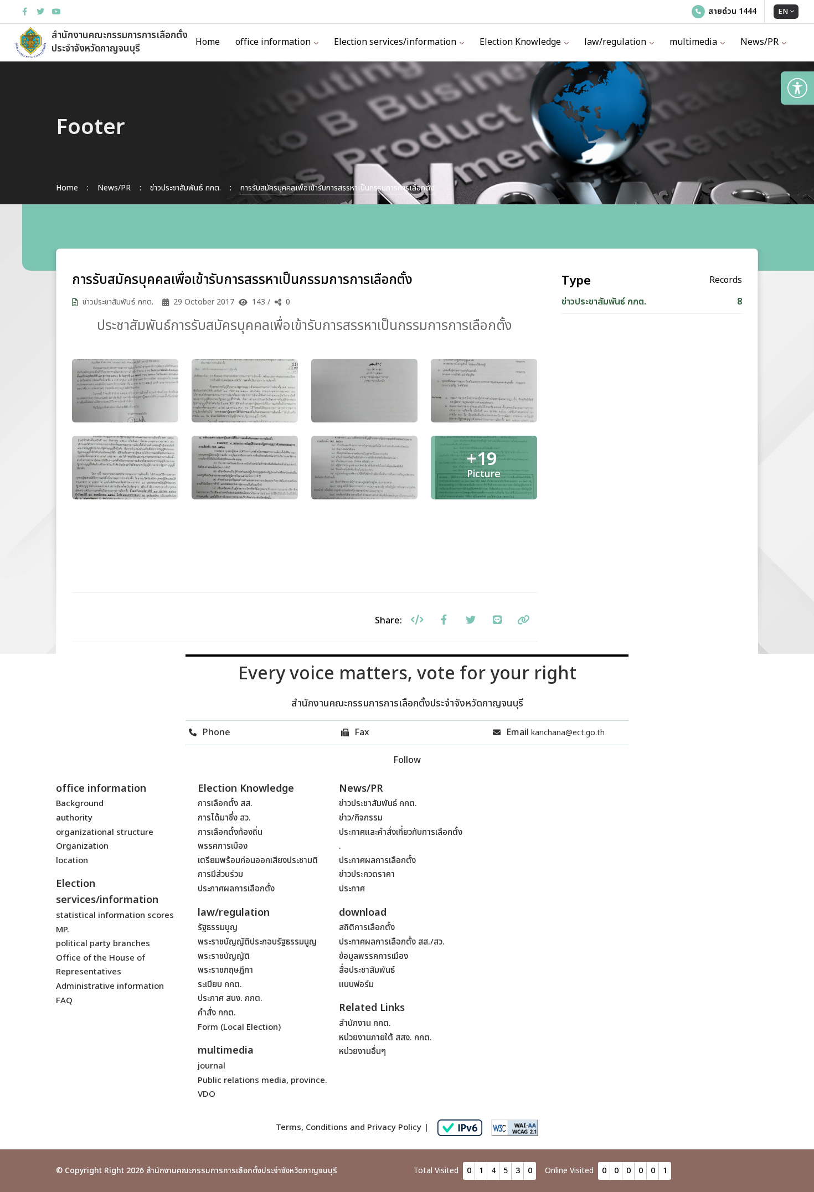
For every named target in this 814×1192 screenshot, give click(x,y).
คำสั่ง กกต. (217, 1013)
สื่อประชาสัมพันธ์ (367, 970)
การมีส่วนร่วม (220, 874)
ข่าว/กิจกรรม (361, 818)
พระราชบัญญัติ (224, 956)
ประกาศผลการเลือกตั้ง (236, 889)
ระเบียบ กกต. (220, 984)
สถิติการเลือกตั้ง (367, 927)
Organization (82, 846)
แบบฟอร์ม (356, 984)
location (72, 860)
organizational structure (104, 832)
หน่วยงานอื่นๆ (362, 1051)
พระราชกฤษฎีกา (225, 970)
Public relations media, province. (262, 1080)
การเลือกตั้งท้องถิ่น (230, 832)
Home (207, 42)
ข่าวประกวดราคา (367, 874)
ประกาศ (352, 889)
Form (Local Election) (239, 1027)
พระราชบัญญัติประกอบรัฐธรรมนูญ (257, 942)
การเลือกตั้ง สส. (225, 803)
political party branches (103, 943)
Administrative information (110, 986)
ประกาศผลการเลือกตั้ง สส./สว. (392, 942)
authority (74, 818)
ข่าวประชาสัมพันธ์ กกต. (378, 803)
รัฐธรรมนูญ (218, 927)
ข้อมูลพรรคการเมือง (373, 956)
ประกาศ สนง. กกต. (230, 998)
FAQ (64, 1000)
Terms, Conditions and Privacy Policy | (352, 1127)
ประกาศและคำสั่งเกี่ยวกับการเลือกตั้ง (400, 832)
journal (211, 1066)
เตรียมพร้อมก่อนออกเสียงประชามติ (258, 860)
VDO (206, 1094)
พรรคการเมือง (223, 846)
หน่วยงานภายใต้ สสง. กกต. (385, 1037)
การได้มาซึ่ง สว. (224, 818)
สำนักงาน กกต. (365, 1023)
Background (80, 803)
